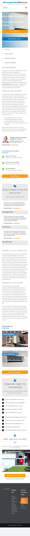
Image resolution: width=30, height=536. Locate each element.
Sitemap (19, 525)
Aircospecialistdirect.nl (13, 525)
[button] (15, 399)
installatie (19, 117)
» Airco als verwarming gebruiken (14, 508)
